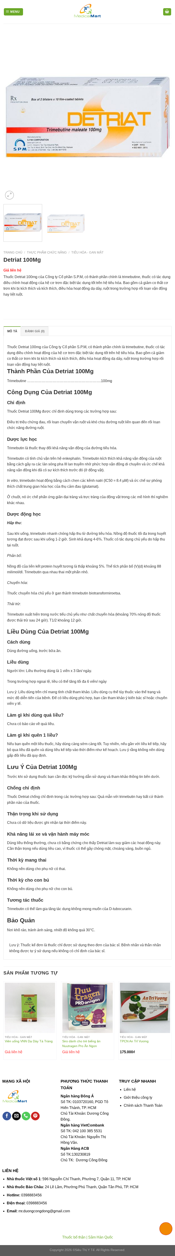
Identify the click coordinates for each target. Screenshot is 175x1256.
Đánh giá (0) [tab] (34, 331)
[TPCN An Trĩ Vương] (145, 1008)
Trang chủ (12, 252)
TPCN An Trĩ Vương (134, 1041)
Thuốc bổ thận (73, 1237)
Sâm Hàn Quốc (100, 1237)
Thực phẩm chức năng (47, 252)
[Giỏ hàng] (167, 12)
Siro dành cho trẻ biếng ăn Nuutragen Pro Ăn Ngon (81, 1043)
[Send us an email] (16, 1116)
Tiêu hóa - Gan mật (87, 252)
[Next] (162, 117)
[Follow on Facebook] (7, 1116)
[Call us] (26, 1116)
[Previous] (12, 117)
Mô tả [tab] (12, 331)
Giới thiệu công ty (138, 1097)
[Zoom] (9, 195)
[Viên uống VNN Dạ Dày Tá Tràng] (30, 1008)
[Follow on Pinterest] (35, 1116)
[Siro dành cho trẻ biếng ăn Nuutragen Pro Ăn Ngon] (87, 1008)
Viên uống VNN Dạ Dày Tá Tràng (29, 1041)
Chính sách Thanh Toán (143, 1105)
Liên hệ (130, 1089)
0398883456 (31, 1195)
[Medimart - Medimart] (87, 12)
